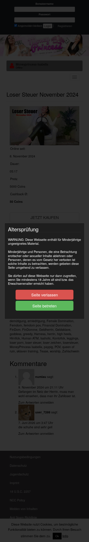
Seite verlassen (44, 294)
